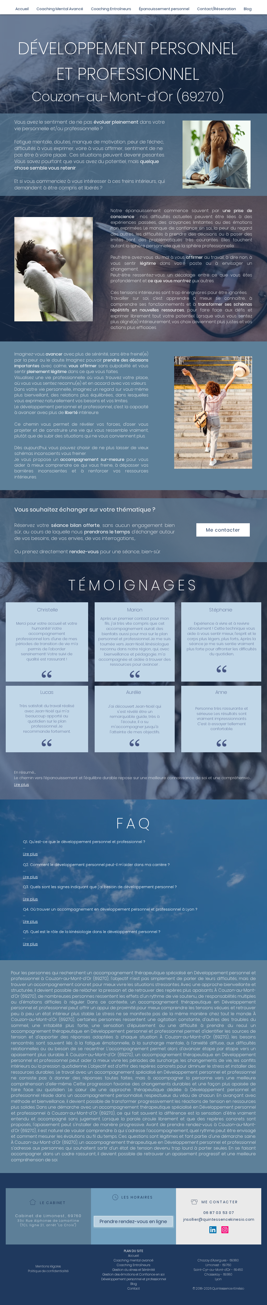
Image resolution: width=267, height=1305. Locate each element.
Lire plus (21, 784)
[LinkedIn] (212, 1229)
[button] (164, 9)
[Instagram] (224, 1229)
